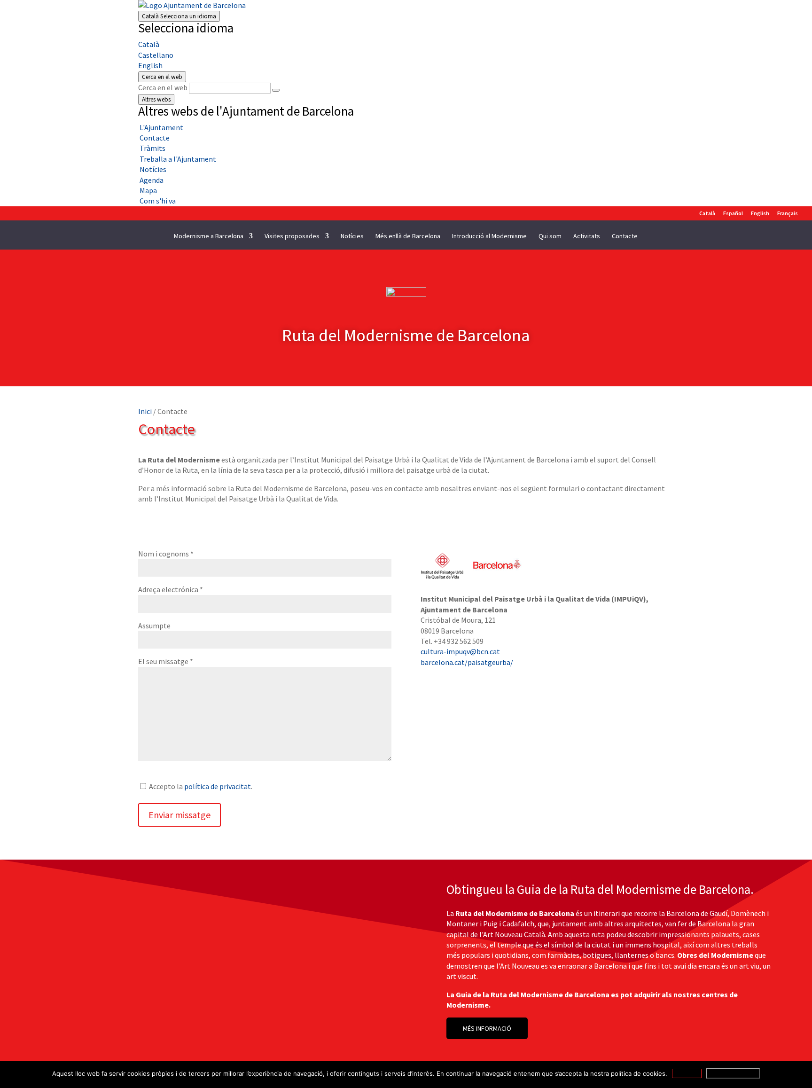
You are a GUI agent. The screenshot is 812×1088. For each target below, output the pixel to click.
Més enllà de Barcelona (407, 236)
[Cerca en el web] (276, 90)
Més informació (733, 1073)
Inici (145, 411)
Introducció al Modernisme (489, 236)
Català (179, 16)
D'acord (686, 1073)
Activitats (586, 236)
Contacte (625, 236)
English (150, 65)
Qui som (550, 236)
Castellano (155, 55)
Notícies (352, 236)
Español (733, 214)
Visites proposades (292, 236)
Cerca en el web (162, 87)
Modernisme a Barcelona (208, 236)
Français (787, 214)
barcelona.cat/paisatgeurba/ (467, 662)
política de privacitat (217, 786)
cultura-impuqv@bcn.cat (460, 651)
